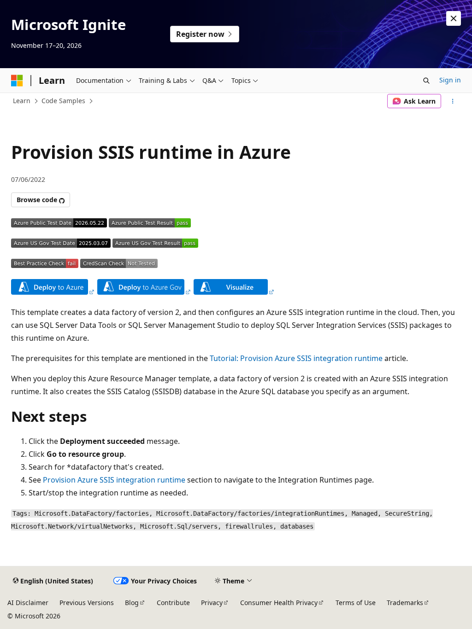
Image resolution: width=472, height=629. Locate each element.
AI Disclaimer (27, 602)
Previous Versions (86, 602)
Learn (21, 100)
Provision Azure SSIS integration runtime (114, 480)
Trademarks (405, 602)
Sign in (450, 80)
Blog (132, 602)
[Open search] (426, 80)
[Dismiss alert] (453, 18)
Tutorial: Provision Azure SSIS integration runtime (296, 358)
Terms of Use (356, 602)
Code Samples (63, 100)
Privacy (212, 602)
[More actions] (453, 101)
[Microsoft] (17, 81)
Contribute (173, 602)
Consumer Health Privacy (279, 602)
